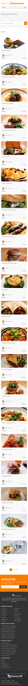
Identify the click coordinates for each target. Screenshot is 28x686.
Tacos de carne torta (7, 183)
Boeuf (4, 58)
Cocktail (5, 612)
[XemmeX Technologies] (15, 678)
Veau (17, 610)
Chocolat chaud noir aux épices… (9, 648)
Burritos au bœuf (6, 316)
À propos (16, 682)
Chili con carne (6, 156)
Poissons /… (19, 621)
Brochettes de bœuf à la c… (9, 236)
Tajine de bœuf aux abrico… (9, 343)
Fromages (18, 619)
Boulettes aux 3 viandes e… (9, 77)
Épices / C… (5, 608)
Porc (17, 612)
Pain (17, 615)
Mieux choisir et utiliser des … (8, 633)
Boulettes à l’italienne (8, 103)
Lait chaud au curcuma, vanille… (9, 650)
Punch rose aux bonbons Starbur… (9, 645)
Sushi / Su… (5, 619)
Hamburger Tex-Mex (7, 502)
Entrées (18, 608)
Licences (13, 680)
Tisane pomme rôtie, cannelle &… (9, 652)
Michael (7, 268)
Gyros (3, 555)
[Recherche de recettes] (25, 23)
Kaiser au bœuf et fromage (8, 210)
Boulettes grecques (7, 449)
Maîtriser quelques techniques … (9, 631)
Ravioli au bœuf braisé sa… (9, 422)
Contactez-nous (5, 665)
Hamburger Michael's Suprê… (10, 263)
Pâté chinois (5, 289)
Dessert (5, 614)
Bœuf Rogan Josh (6, 396)
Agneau (5, 610)
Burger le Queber (6, 50)
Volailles (18, 617)
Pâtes (4, 615)
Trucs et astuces (5, 664)
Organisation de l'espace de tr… (9, 634)
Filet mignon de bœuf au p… (9, 130)
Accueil (3, 660)
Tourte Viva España (7, 369)
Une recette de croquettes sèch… (9, 627)
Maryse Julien (8, 55)
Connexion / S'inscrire (6, 667)
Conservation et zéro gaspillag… (9, 626)
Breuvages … (19, 614)
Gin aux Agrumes (6, 655)
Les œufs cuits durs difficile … (8, 638)
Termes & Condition (5, 680)
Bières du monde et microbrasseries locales (10, 684)
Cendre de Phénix (6, 643)
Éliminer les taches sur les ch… (8, 629)
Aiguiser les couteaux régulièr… (9, 636)
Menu (3, 7)
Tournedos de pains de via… (9, 529)
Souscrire (23, 586)
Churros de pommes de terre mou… (10, 646)
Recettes (4, 662)
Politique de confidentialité (7, 682)
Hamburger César (6, 476)
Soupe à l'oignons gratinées (8, 653)
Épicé (4, 617)
